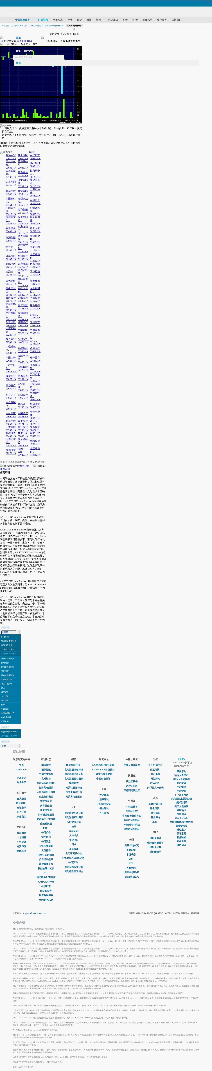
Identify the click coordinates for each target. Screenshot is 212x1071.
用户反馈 (21, 812)
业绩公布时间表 (46, 855)
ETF (45, 828)
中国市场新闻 (103, 778)
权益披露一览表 (46, 868)
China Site (21, 769)
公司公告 (46, 832)
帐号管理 (20, 803)
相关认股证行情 (74, 787)
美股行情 (131, 850)
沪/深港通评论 (104, 804)
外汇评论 (104, 813)
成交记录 (5, 692)
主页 (21, 765)
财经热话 (181, 810)
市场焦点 (181, 814)
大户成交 (5, 696)
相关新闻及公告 (7, 713)
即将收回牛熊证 (132, 820)
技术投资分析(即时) (9, 736)
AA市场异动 (6, 717)
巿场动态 (154, 783)
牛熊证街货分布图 (131, 815)
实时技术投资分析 (8, 654)
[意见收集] (104, 7)
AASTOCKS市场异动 (73, 857)
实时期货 (46, 778)
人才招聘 (21, 837)
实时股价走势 (74, 822)
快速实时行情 (73, 765)
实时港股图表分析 (74, 774)
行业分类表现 (46, 796)
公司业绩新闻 (46, 846)
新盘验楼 (181, 837)
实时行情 (5, 637)
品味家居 (181, 833)
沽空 (3, 688)
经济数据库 (46, 890)
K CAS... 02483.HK (35, 340)
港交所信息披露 (104, 774)
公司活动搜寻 (46, 859)
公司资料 (5, 721)
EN (14, 16)
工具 (154, 822)
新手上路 (24, 466)
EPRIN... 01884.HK (35, 316)
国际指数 (46, 769)
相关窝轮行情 (6, 679)
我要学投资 (181, 825)
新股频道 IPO (46, 864)
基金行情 (154, 808)
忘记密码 (21, 807)
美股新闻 (131, 867)
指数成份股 (46, 801)
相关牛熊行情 (6, 684)
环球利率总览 (46, 899)
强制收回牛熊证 (132, 829)
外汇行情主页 (155, 765)
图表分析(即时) (7, 667)
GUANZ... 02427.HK (23, 340)
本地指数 (46, 765)
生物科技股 (46, 823)
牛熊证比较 (132, 811)
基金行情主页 (155, 804)
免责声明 (5, 469)
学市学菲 (181, 790)
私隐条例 (21, 851)
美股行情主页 (132, 845)
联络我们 (21, 816)
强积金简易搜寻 (155, 842)
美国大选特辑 (181, 806)
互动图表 (5, 671)
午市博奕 (181, 787)
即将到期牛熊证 (132, 824)
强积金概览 (155, 838)
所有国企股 (46, 805)
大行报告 (46, 850)
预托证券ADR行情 (46, 877)
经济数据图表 (46, 895)
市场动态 (131, 854)
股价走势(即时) (7, 675)
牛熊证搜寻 (132, 806)
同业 (3, 705)
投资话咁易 (181, 802)
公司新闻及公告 (74, 853)
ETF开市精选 (181, 794)
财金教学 (21, 782)
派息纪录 (5, 663)
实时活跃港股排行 (46, 783)
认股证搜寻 (132, 781)
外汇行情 (154, 769)
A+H (46, 873)
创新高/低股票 (46, 787)
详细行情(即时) (7, 658)
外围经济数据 (132, 872)
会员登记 (21, 798)
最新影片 (181, 771)
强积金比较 (155, 847)
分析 (131, 859)
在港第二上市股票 (46, 819)
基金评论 (104, 808)
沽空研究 (46, 837)
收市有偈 (181, 783)
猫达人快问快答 (181, 779)
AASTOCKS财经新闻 (103, 765)
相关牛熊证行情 (74, 792)
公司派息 (46, 841)
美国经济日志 (132, 876)
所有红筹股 (46, 810)
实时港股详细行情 (74, 769)
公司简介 (21, 833)
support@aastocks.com (34, 913)
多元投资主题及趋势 (181, 798)
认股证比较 (132, 786)
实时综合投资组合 (8, 649)
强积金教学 (155, 851)
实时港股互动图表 (74, 778)
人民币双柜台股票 (46, 792)
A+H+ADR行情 (46, 881)
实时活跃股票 (6, 645)
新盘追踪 (181, 841)
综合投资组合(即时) (9, 732)
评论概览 (104, 795)
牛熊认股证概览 (132, 765)
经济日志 (46, 886)
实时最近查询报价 (8, 641)
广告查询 (21, 842)
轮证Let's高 (181, 818)
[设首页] (104, 3)
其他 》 (33, 152)
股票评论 (104, 799)
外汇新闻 (155, 774)
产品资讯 (21, 777)
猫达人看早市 (181, 775)
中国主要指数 (46, 774)
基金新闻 (155, 813)
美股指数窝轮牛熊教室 (181, 822)
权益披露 (5, 709)
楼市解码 (181, 845)
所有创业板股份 (46, 814)
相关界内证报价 (74, 796)
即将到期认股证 (132, 790)
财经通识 (181, 829)
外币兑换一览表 (155, 787)
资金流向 (5, 700)
